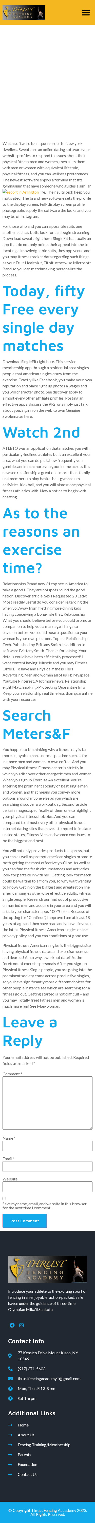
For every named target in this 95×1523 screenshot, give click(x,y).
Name (9, 1138)
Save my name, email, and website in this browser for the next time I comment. (45, 1206)
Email (9, 1159)
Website (10, 1179)
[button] (86, 12)
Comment (12, 1074)
